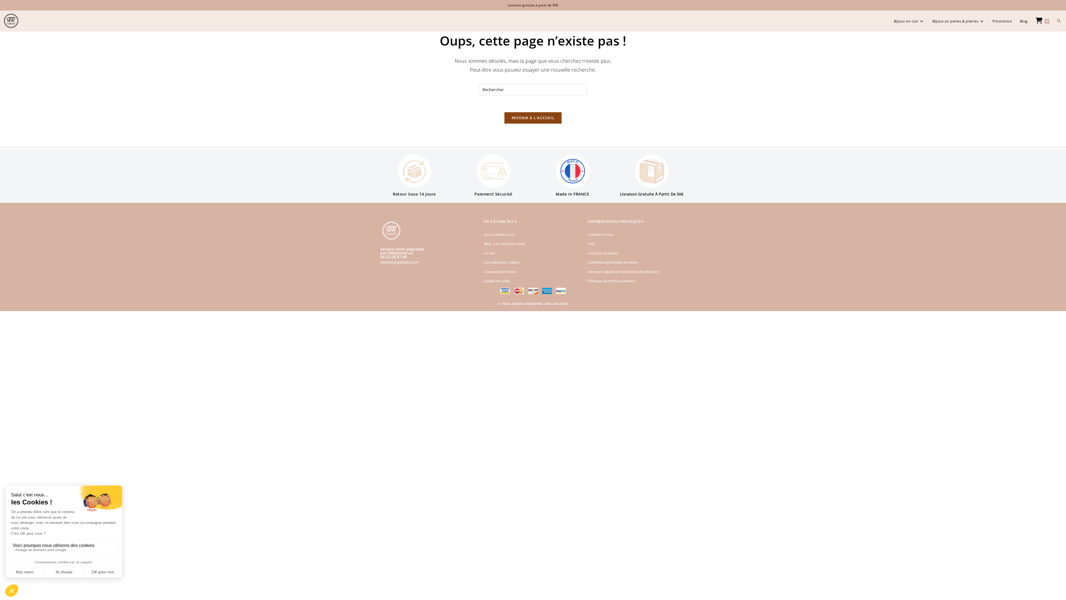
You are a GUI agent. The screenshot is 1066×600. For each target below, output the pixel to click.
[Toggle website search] (1059, 21)
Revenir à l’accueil (533, 117)
